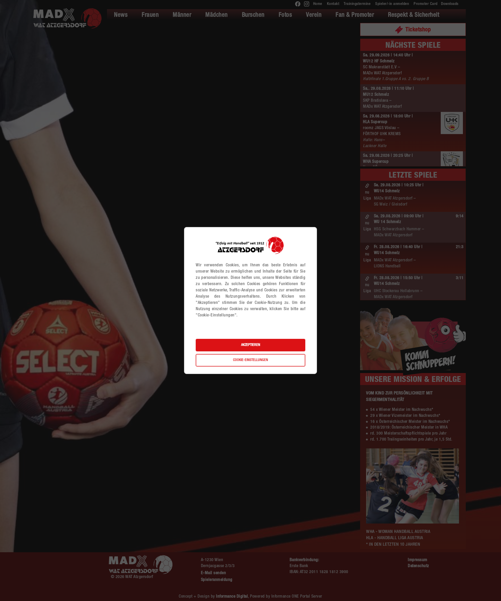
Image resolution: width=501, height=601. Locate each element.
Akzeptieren (250, 345)
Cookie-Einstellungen (250, 360)
